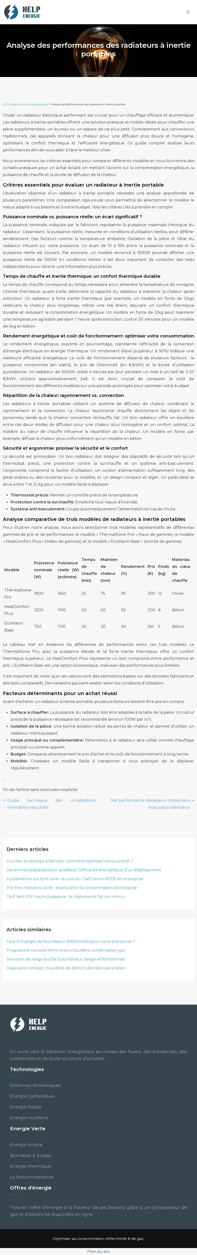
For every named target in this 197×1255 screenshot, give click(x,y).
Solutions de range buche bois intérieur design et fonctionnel (65, 959)
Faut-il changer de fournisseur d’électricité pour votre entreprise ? (70, 941)
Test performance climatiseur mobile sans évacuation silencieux (150, 804)
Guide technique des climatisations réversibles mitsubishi (51, 804)
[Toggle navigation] (188, 12)
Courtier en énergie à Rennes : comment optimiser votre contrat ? (69, 861)
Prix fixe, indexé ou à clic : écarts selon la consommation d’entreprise (71, 887)
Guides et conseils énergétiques (28, 104)
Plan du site (98, 1251)
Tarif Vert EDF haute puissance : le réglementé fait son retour (65, 896)
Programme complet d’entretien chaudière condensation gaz (65, 950)
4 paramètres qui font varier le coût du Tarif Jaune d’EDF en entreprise (74, 879)
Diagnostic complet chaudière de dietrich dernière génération (66, 968)
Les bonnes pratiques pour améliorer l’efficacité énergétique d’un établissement (83, 870)
